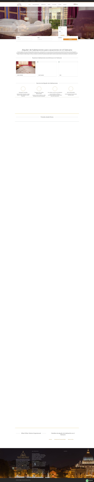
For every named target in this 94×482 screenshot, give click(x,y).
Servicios (50, 439)
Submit (64, 37)
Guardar (62, 35)
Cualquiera (60, 37)
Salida (38, 37)
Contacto (59, 4)
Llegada (18, 37)
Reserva (70, 39)
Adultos (60, 27)
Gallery (49, 4)
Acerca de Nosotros (36, 4)
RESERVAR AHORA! (47, 108)
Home (29, 4)
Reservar (64, 4)
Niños (60, 31)
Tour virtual (54, 4)
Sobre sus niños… (71, 439)
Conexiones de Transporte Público (60, 439)
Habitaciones (43, 4)
